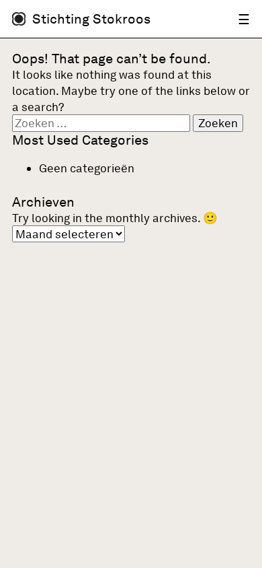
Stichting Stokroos (91, 19)
